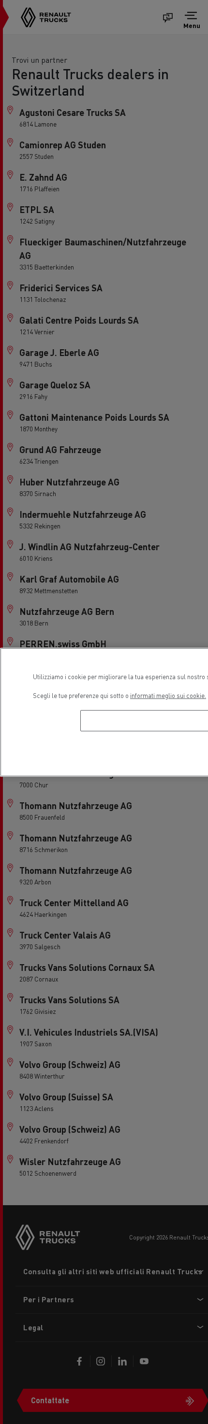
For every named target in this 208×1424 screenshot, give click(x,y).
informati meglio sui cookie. (168, 695)
